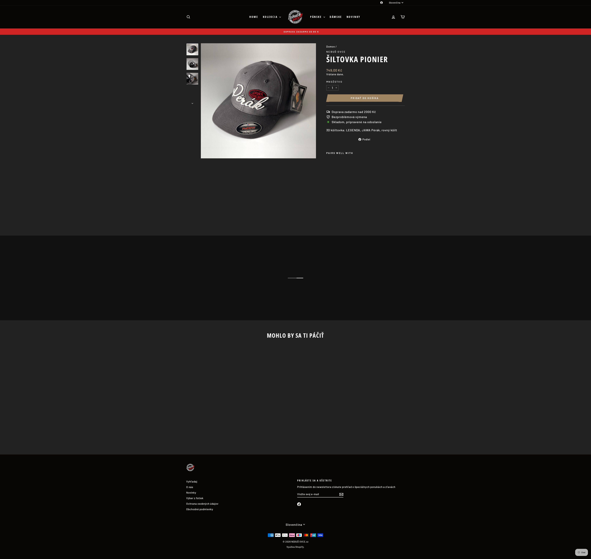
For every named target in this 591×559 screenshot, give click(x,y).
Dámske (336, 17)
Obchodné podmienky (199, 509)
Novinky (353, 17)
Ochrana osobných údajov (202, 503)
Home (253, 17)
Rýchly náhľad (212, 421)
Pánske (316, 17)
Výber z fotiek (194, 498)
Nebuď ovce (336, 51)
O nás (189, 487)
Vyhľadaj (191, 481)
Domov (330, 46)
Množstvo (334, 81)
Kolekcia (271, 17)
